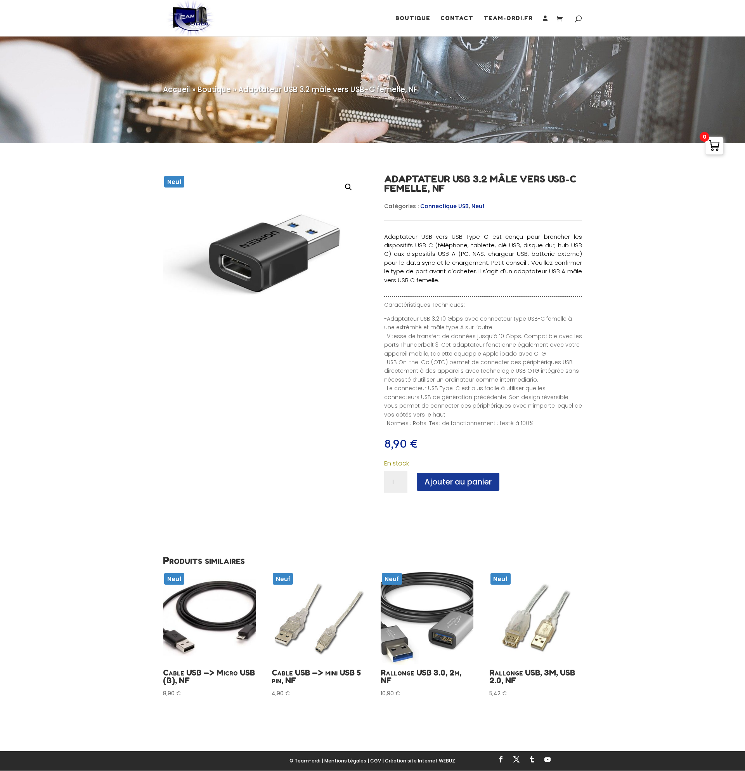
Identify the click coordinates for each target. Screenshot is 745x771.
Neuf (478, 206)
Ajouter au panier (458, 481)
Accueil (176, 89)
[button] (348, 187)
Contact (456, 18)
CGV (375, 760)
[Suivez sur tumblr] (532, 759)
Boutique (412, 18)
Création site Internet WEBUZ (420, 760)
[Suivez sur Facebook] (501, 759)
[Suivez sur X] (516, 759)
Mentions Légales (345, 760)
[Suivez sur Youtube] (547, 759)
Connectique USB (444, 206)
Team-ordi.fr (508, 18)
